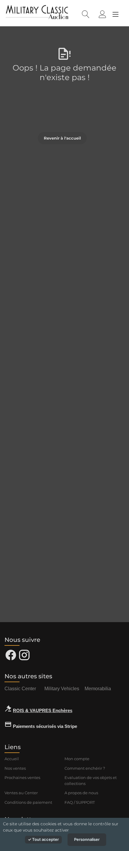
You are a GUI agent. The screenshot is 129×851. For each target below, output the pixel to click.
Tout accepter (45, 839)
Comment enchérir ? (84, 768)
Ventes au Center (21, 792)
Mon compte (76, 758)
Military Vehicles (61, 688)
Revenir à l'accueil (62, 138)
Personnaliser (87, 839)
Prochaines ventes (22, 777)
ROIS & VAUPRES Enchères (42, 710)
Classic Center (20, 688)
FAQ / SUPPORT (79, 802)
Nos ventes (15, 768)
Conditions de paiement (28, 802)
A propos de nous (81, 792)
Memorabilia (98, 688)
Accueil (11, 758)
